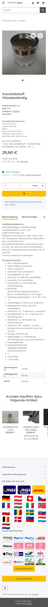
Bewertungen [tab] (29, 217)
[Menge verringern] (5, 185)
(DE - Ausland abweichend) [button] (31, 175)
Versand (24, 161)
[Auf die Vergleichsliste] (33, 36)
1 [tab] (22, 80)
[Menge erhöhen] (43, 185)
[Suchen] (43, 10)
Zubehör (16, 111)
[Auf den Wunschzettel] (40, 36)
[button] (33, 3)
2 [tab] (25, 80)
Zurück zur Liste (10, 20)
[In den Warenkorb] (4, 29)
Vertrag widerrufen (24, 568)
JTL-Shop (28, 603)
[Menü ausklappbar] (3, 1)
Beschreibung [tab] (10, 217)
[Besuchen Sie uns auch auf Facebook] (5, 588)
